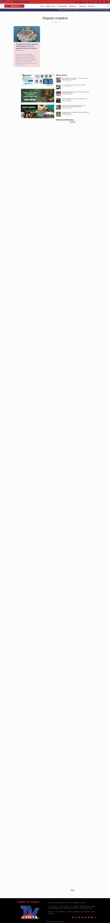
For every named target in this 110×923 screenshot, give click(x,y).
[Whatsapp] (98, 2)
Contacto (91, 6)
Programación (62, 6)
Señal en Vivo (50, 6)
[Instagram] (80, 2)
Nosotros (82, 6)
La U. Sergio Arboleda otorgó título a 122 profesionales (74, 85)
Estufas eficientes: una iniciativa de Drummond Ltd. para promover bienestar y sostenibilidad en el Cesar (74, 106)
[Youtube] (89, 2)
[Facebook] (76, 2)
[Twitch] (93, 2)
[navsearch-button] (108, 6)
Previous (72, 122)
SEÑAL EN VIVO (15, 6)
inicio (42, 6)
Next (72, 890)
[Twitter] (85, 2)
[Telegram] (102, 2)
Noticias (72, 6)
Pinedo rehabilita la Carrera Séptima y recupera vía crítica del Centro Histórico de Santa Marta (73, 9)
